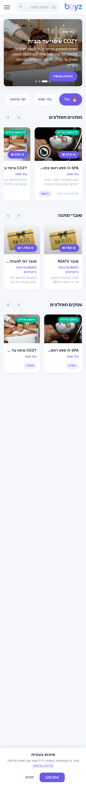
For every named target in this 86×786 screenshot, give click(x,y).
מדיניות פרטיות (43, 766)
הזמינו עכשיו (63, 76)
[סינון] (21, 7)
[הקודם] (18, 117)
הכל (70, 99)
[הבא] (8, 117)
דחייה (29, 777)
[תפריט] (7, 7)
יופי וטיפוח (18, 99)
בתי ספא (45, 99)
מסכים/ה (52, 777)
